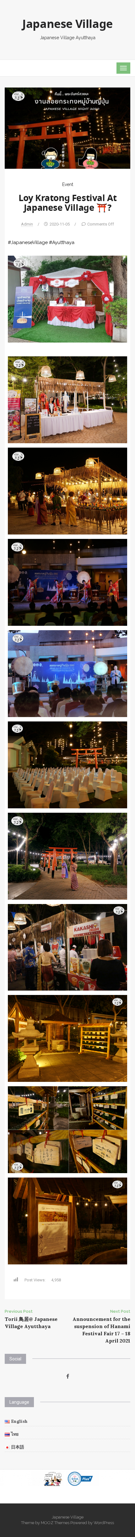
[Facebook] (68, 1376)
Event (67, 184)
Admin (27, 224)
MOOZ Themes (55, 1522)
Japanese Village (67, 24)
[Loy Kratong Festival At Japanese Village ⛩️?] (67, 127)
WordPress (104, 1522)
